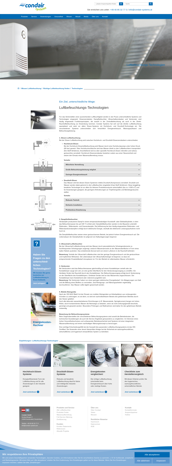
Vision (93, 412)
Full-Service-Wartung (64, 417)
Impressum (95, 422)
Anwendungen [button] (45, 16)
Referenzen (61, 429)
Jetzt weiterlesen (29, 392)
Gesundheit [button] (58, 16)
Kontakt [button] (105, 16)
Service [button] (34, 16)
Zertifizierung (61, 419)
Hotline (127, 415)
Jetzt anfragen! (39, 283)
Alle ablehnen (143, 461)
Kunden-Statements (64, 426)
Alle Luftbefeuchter (64, 410)
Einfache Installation (74, 205)
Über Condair (96, 410)
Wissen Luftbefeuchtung (31, 88)
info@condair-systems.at (140, 10)
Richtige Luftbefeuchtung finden (56, 88)
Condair (32, 7)
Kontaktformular (131, 410)
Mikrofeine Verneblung (75, 164)
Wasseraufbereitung (64, 415)
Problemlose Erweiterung (76, 210)
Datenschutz (95, 424)
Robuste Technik (72, 200)
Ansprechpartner (131, 412)
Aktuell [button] (77, 16)
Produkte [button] (24, 16)
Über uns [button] (95, 16)
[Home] (18, 88)
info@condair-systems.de (30, 425)
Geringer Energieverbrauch (76, 174)
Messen (94, 415)
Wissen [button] (69, 16)
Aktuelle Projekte (63, 431)
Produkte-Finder (63, 412)
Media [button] (86, 16)
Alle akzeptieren (152, 454)
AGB (92, 426)
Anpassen (161, 461)
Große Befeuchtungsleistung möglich (81, 170)
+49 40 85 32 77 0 (118, 10)
